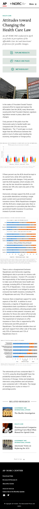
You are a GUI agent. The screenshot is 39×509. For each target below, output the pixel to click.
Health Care (7, 15)
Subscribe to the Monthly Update (13, 492)
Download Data (8, 476)
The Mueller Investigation (25, 413)
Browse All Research (10, 480)
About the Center (8, 484)
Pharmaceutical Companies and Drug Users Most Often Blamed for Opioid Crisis (25, 429)
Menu (31, 4)
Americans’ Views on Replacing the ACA (23, 447)
